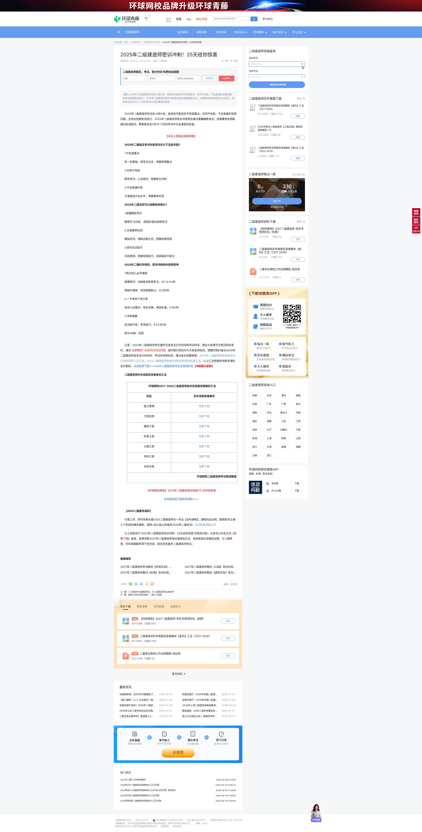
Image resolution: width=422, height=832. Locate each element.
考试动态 (239, 32)
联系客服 (165, 826)
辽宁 (269, 429)
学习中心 (267, 19)
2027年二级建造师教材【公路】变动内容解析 (212, 566)
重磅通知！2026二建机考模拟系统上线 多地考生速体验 (200, 710)
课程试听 (201, 32)
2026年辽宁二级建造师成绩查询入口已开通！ (140, 785)
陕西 (283, 438)
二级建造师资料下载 (262, 221)
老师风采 (221, 32)
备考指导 (278, 32)
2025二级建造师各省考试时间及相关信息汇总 (174, 360)
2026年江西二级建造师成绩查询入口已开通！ (140, 795)
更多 (299, 98)
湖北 (254, 421)
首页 (168, 19)
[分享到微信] (130, 584)
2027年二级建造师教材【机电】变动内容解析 (147, 572)
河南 (298, 412)
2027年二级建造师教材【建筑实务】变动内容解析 (214, 572)
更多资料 (177, 673)
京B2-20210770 (142, 820)
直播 (178, 19)
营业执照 (177, 826)
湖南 (269, 421)
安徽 (254, 395)
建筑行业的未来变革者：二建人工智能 (145, 595)
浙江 (269, 455)
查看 (228, 621)
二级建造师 (131, 32)
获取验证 (210, 78)
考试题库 (258, 32)
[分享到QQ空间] (147, 584)
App (188, 19)
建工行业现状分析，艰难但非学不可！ (200, 716)
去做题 (178, 752)
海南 (254, 412)
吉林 (254, 429)
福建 (298, 395)
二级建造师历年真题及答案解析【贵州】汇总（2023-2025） (281, 149)
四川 (254, 446)
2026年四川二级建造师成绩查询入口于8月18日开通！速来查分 (148, 790)
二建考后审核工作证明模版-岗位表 (160, 653)
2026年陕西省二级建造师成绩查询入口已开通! (140, 801)
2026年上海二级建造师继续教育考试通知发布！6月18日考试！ (200, 705)
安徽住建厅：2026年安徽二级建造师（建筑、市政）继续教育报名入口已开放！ (200, 694)
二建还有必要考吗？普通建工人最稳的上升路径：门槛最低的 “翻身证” (138, 716)
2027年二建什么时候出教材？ (133, 779)
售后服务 (416, 221)
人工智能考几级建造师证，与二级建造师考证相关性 (151, 592)
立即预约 (226, 78)
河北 (269, 412)
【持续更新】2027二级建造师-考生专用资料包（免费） (172, 618)
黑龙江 (283, 412)
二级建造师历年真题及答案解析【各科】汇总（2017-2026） (175, 636)
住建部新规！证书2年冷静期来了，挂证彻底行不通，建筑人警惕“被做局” (138, 694)
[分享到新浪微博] (152, 584)
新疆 (283, 446)
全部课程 (182, 32)
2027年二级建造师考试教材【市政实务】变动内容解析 (152, 566)
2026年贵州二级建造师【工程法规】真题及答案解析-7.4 (280, 128)
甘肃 (254, 403)
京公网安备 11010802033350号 (169, 820)
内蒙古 (283, 429)
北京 (269, 395)
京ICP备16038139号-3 (196, 820)
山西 (298, 438)
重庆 (283, 395)
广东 (269, 403)
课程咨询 (416, 212)
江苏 (283, 421)
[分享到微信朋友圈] (136, 584)
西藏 (298, 446)
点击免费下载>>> (144, 366)
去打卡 (277, 201)
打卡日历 (296, 174)
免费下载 (204, 406)
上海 (269, 438)
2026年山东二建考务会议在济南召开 (138, 710)
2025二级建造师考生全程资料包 (174, 366)
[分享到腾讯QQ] (141, 584)
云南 (254, 455)
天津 (269, 446)
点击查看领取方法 (205, 524)
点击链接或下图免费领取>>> (181, 499)
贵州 (298, 403)
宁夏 (298, 429)
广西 (283, 403)
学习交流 (297, 32)
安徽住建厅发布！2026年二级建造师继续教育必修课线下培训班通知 (138, 705)
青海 (254, 438)
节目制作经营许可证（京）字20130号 (226, 820)
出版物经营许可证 (123, 820)
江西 (298, 421)
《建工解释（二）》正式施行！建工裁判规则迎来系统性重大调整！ (138, 699)
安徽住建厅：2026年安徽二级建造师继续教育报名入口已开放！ (200, 699)
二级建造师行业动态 (151, 42)
